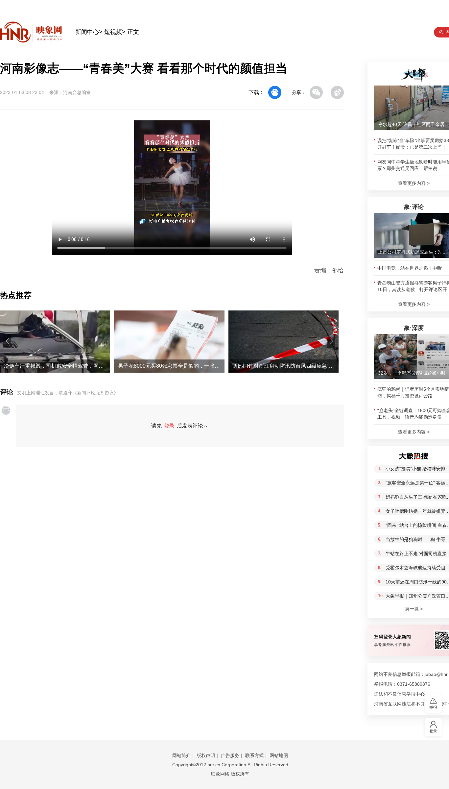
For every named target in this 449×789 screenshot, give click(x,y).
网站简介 (181, 755)
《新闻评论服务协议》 (95, 392)
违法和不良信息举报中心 (399, 694)
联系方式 (254, 755)
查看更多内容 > (414, 183)
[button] (7, 341)
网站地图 (279, 755)
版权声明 (206, 755)
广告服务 (230, 755)
